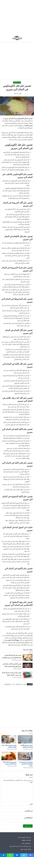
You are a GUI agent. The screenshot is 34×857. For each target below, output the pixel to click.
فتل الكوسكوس (7, 684)
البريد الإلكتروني (29, 811)
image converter (26, 840)
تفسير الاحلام (17, 82)
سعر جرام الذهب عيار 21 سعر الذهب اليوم (20, 846)
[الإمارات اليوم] (17, 38)
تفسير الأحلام (18, 684)
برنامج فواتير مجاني (26, 843)
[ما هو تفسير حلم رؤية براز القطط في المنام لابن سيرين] (25, 756)
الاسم (31, 804)
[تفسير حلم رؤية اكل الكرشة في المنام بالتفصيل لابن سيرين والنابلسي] (28, 657)
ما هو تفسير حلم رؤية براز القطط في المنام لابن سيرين (26, 763)
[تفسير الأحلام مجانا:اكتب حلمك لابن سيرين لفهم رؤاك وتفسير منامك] (28, 665)
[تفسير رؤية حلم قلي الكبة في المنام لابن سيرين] (8, 756)
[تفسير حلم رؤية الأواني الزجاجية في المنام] (25, 739)
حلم (13, 684)
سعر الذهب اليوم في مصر (24, 837)
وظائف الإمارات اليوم (25, 849)
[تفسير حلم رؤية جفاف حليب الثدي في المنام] (8, 739)
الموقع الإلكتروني (28, 817)
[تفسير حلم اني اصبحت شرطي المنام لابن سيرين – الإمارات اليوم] (28, 674)
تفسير (24, 684)
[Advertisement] (17, 17)
